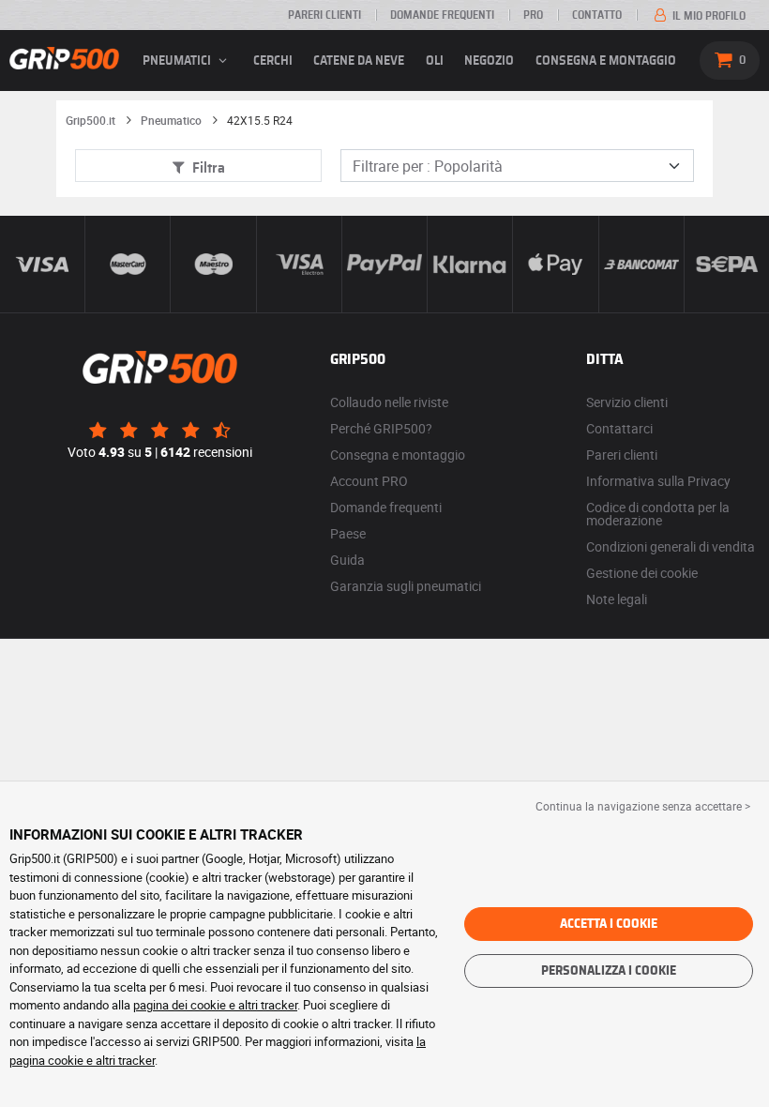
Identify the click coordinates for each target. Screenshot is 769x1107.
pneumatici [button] (178, 61)
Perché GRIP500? (381, 428)
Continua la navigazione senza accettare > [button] (642, 805)
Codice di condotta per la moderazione (658, 513)
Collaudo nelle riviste (389, 402)
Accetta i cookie (608, 924)
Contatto (597, 15)
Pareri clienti (324, 15)
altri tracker (125, 1060)
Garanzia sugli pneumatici (405, 586)
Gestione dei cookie (642, 573)
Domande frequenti (442, 15)
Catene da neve (358, 61)
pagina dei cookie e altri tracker (215, 1004)
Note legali (616, 599)
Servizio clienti (627, 402)
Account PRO (369, 481)
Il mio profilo (708, 16)
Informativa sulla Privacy (658, 481)
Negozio (489, 61)
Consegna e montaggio (605, 61)
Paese (348, 533)
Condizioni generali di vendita (670, 546)
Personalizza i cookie (608, 971)
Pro (533, 15)
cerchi (273, 61)
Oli (435, 61)
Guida (347, 560)
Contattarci (619, 428)
